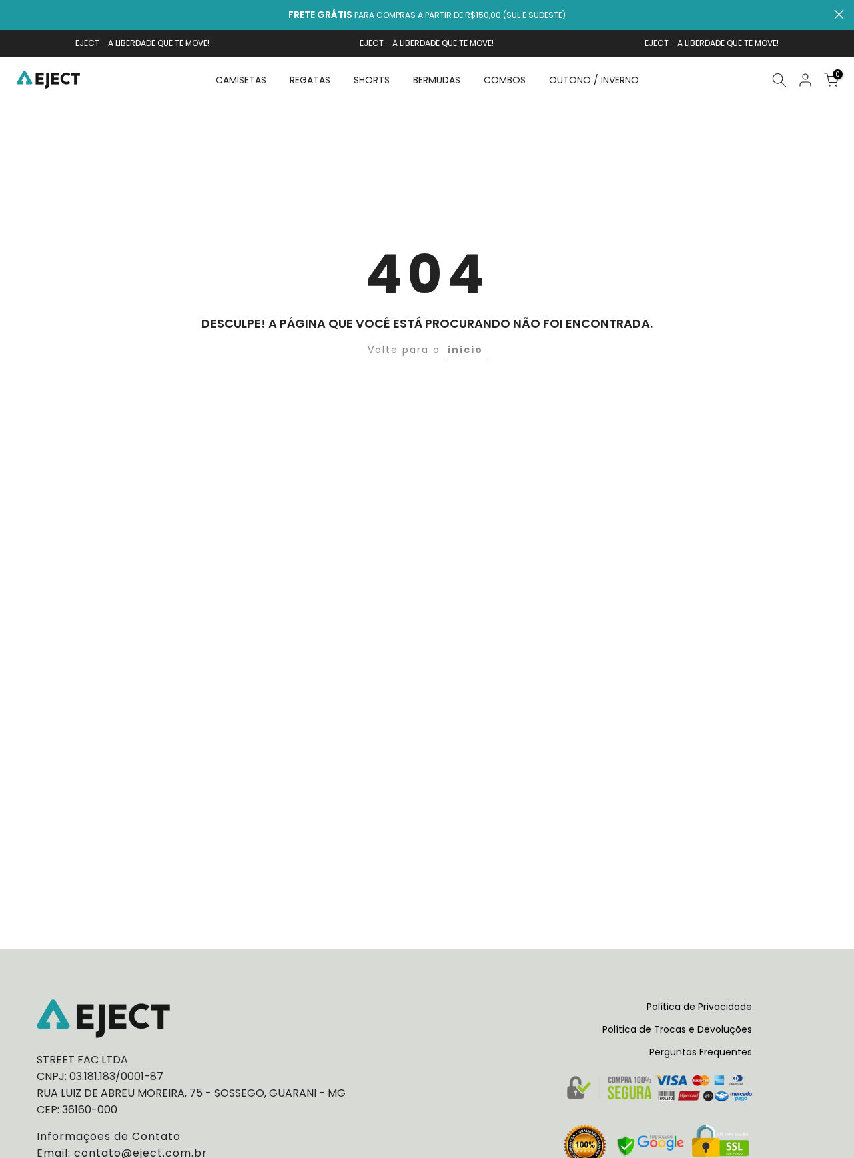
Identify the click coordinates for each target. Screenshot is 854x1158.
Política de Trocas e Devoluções (677, 1029)
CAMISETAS (241, 80)
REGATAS (310, 80)
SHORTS (372, 80)
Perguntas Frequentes (700, 1052)
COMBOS (505, 80)
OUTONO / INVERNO (594, 80)
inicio (465, 349)
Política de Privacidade (699, 1006)
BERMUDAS (436, 80)
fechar (15, 14)
